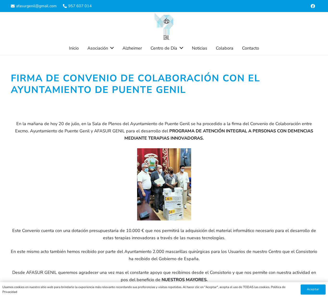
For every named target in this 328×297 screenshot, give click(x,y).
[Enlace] (164, 26)
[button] (111, 48)
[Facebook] (313, 6)
